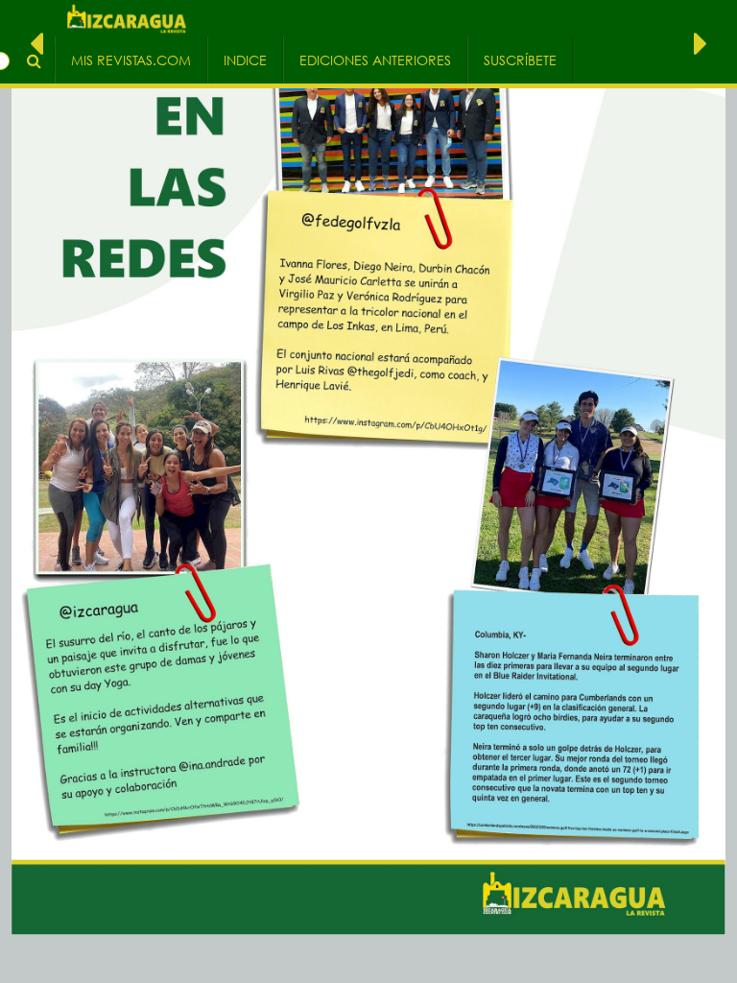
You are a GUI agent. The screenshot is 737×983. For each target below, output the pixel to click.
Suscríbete (520, 60)
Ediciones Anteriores (375, 60)
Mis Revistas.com (131, 60)
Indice (245, 60)
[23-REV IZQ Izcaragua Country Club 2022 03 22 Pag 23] (700, 42)
